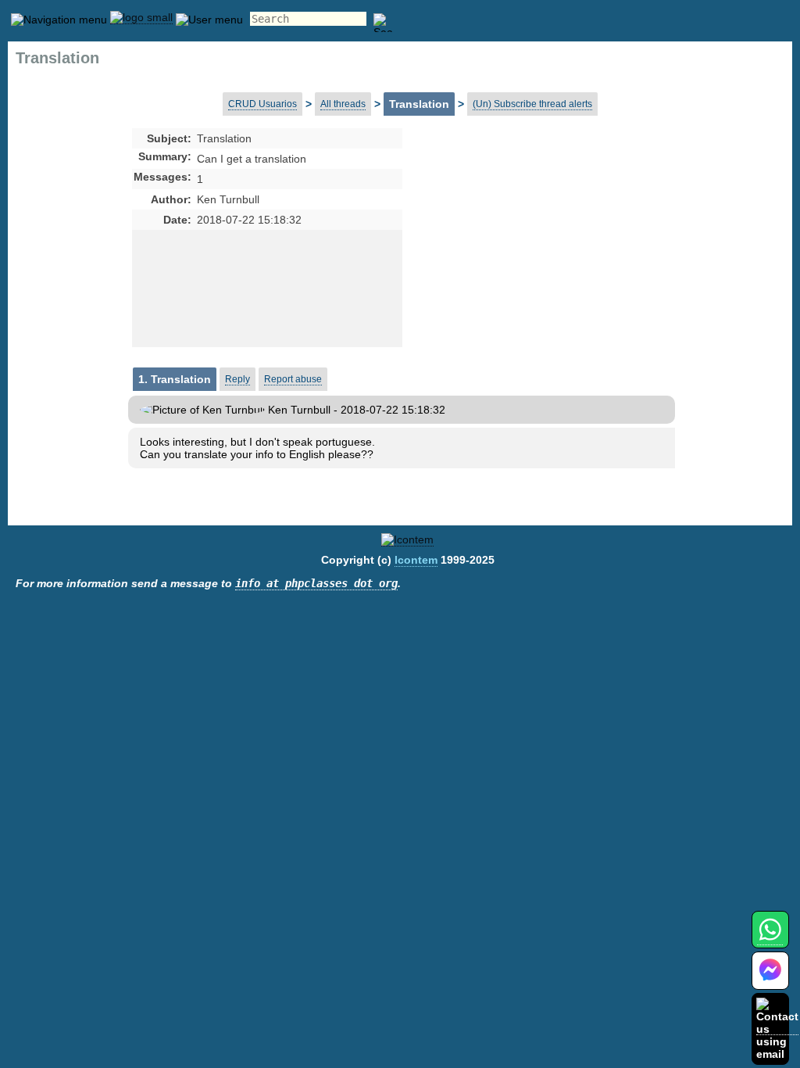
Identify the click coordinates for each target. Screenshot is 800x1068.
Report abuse (293, 379)
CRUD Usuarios (262, 104)
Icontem (416, 560)
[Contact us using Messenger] (770, 980)
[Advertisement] (526, 255)
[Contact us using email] (777, 1028)
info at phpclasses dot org (316, 583)
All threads (343, 104)
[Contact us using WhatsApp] (770, 938)
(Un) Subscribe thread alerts (532, 104)
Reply (237, 379)
